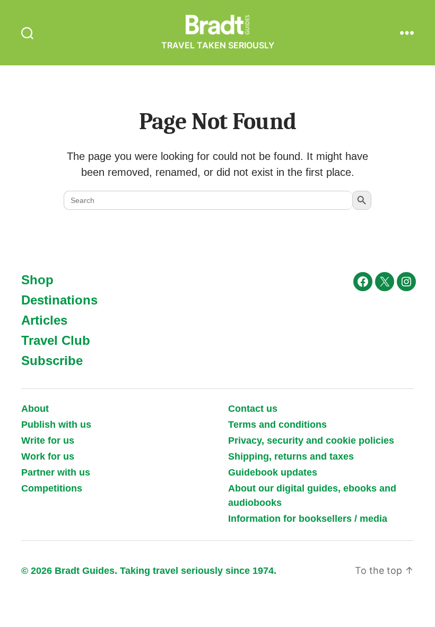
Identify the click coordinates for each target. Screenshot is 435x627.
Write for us (47, 440)
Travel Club (55, 340)
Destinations (59, 300)
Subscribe (52, 360)
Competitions (51, 488)
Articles (44, 320)
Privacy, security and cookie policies (311, 440)
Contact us (252, 408)
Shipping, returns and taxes (291, 456)
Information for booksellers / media (307, 518)
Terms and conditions (277, 424)
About (35, 408)
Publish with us (56, 424)
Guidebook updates (272, 472)
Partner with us (55, 472)
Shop (37, 280)
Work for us (47, 456)
